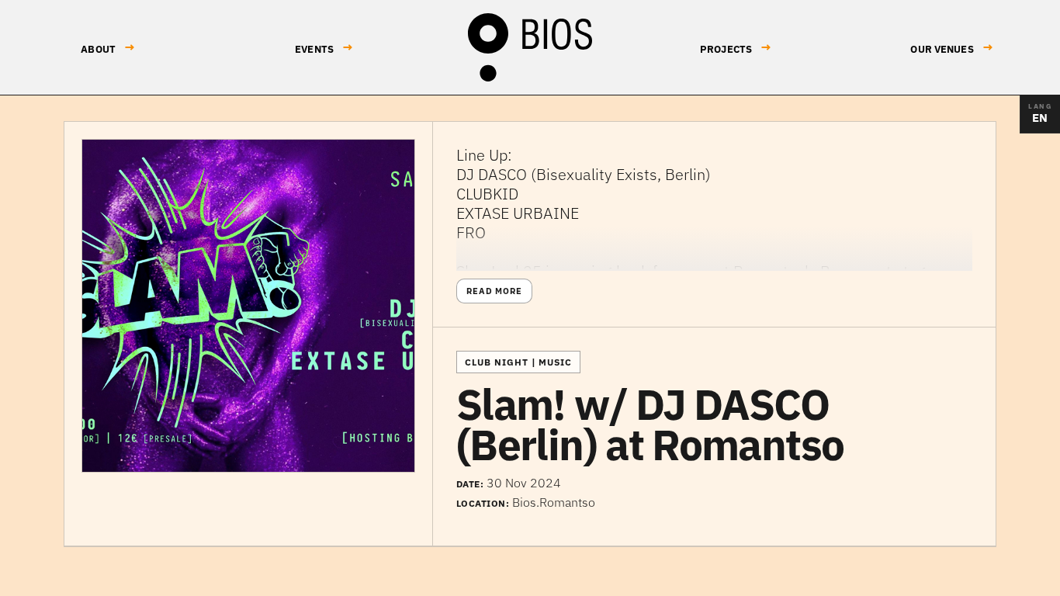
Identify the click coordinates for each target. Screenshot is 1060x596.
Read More (494, 291)
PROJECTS (735, 48)
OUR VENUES (951, 48)
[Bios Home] (530, 47)
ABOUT (108, 48)
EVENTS (324, 48)
